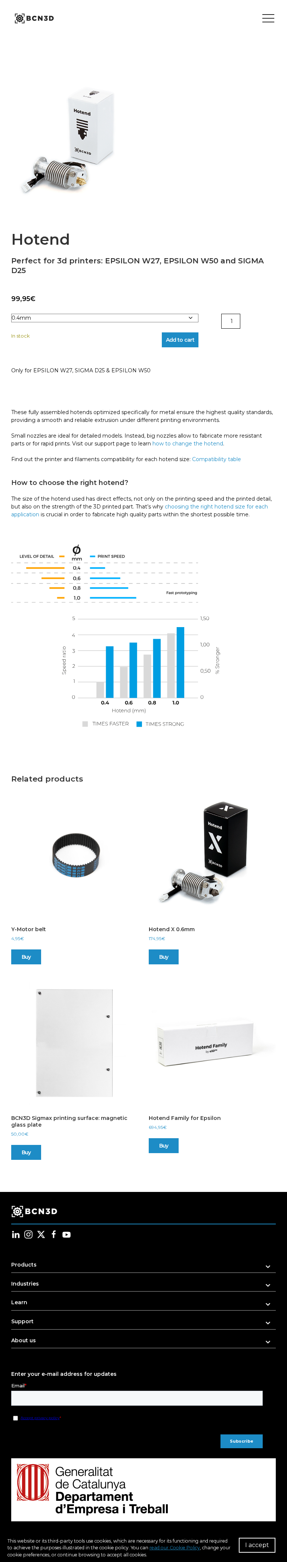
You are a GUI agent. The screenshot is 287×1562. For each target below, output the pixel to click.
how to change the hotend (187, 443)
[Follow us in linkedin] (15, 1234)
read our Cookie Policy (174, 1547)
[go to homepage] (33, 18)
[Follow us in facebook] (53, 1234)
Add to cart (180, 339)
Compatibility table (217, 459)
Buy (26, 957)
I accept (257, 1545)
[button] (76, 143)
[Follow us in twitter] (41, 1234)
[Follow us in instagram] (28, 1234)
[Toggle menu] (268, 18)
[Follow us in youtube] (66, 1234)
